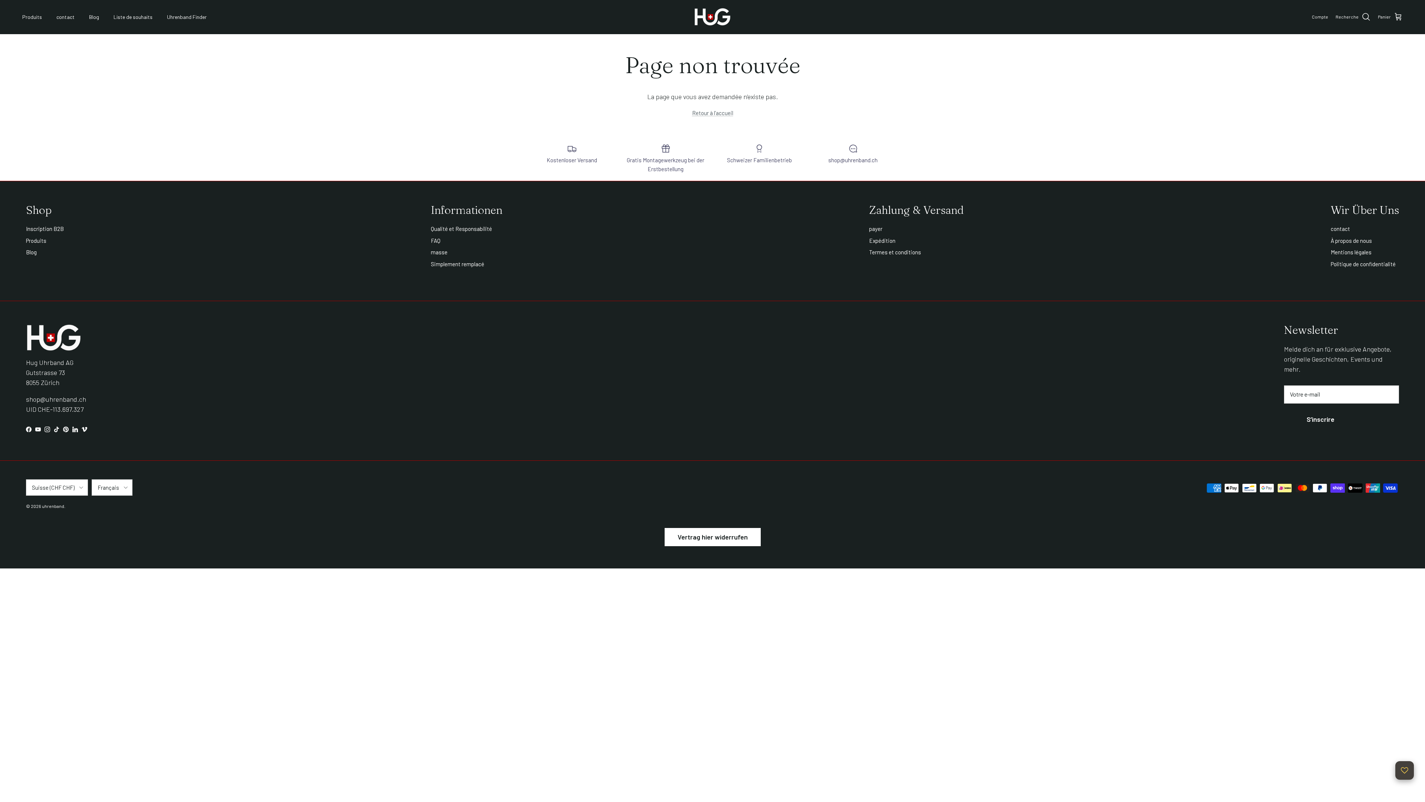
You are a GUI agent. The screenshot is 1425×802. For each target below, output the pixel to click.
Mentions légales (1351, 252)
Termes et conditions (895, 252)
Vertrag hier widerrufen (713, 537)
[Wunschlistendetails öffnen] (1404, 770)
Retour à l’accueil (712, 113)
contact (65, 17)
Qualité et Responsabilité (461, 228)
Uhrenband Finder (187, 17)
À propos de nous (1351, 240)
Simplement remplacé (457, 264)
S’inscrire (1320, 419)
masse (439, 252)
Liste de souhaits (133, 17)
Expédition (882, 240)
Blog (94, 17)
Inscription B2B (45, 228)
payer (875, 228)
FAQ (435, 240)
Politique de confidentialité (1363, 264)
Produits (32, 17)
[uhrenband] (712, 16)
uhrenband (53, 506)
